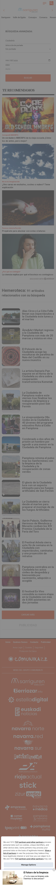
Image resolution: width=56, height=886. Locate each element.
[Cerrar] (54, 869)
